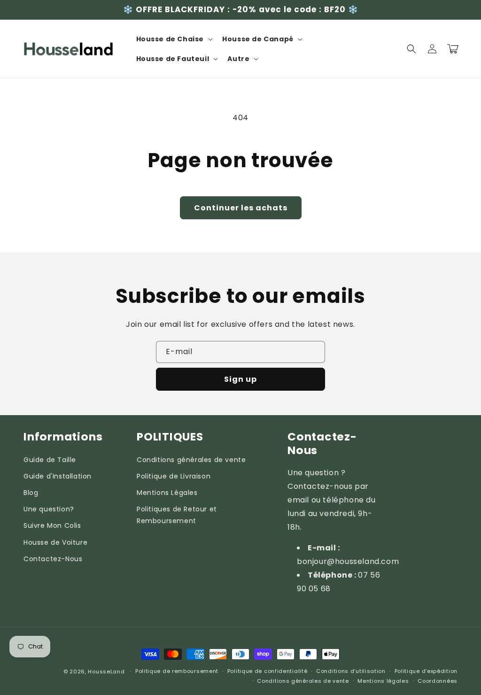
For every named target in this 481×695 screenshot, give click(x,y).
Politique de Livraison (173, 476)
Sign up (240, 379)
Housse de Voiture (55, 542)
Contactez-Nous (52, 559)
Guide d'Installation (57, 476)
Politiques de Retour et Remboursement (177, 514)
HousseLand (106, 671)
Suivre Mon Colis (52, 525)
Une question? (48, 509)
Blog (30, 492)
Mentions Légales (167, 492)
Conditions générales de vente (191, 459)
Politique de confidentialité (267, 671)
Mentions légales (383, 681)
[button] (174, 39)
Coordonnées (438, 681)
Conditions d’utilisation (351, 671)
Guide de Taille (49, 459)
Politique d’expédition (426, 671)
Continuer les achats (240, 207)
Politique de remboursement (176, 671)
